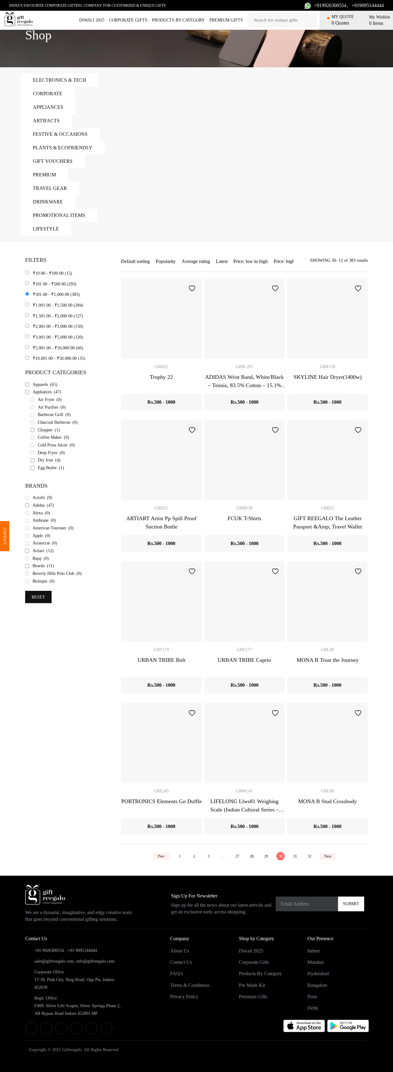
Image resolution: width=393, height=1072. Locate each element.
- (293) (54, 284)
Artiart (43, 550)
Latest (222, 261)
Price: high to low (291, 261)
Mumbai (315, 962)
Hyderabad (318, 973)
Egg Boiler (51, 467)
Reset (38, 597)
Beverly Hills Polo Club (57, 573)
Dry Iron (49, 460)
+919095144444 (368, 5)
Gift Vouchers (52, 161)
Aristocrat (45, 543)
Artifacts (46, 120)
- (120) (58, 337)
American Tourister (53, 528)
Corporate (47, 93)
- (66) (58, 348)
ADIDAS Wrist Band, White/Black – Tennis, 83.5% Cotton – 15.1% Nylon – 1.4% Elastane (244, 385)
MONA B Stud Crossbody (327, 801)
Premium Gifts (226, 20)
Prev (161, 856)
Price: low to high (250, 261)
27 (237, 856)
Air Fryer (50, 399)
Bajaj (41, 558)
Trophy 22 (161, 377)
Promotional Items (59, 215)
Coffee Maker (53, 437)
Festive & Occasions (60, 134)
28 (252, 856)
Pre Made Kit (252, 985)
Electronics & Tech (59, 80)
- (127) (58, 316)
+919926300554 (330, 5)
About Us (179, 950)
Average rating (195, 261)
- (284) (58, 305)
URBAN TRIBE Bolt (161, 660)
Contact (4, 536)
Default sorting (135, 261)
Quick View (161, 318)
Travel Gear (50, 188)
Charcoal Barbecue (58, 422)
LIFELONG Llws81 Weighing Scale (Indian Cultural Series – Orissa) (244, 809)
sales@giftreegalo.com (54, 961)
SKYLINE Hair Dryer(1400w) (328, 377)
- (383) (56, 294)
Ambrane (44, 520)
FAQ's (176, 973)
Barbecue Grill (54, 414)
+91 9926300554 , (50, 950)
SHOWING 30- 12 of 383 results (339, 260)
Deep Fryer (51, 452)
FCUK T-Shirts (244, 518)
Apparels (45, 384)
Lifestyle (46, 228)
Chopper (49, 430)
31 (295, 856)
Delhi (312, 1008)
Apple (41, 535)
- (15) (52, 273)
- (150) (58, 326)
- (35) (59, 358)
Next (327, 856)
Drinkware (48, 201)
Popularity (166, 261)
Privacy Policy (184, 996)
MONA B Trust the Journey (328, 660)
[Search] (311, 20)
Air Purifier (52, 407)
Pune (312, 996)
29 (266, 856)
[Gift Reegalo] (19, 19)
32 (309, 856)
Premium (44, 174)
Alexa (41, 513)
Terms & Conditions (189, 985)
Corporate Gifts (128, 20)
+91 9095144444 (82, 950)
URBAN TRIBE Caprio (244, 660)
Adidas (43, 505)
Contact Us (181, 962)
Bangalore (317, 985)
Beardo (43, 565)
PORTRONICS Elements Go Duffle (161, 801)
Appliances (48, 107)
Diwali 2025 (91, 20)
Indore (313, 950)
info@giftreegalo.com (95, 961)
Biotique (44, 581)
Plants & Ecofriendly (62, 147)
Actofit (42, 497)
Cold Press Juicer (56, 445)
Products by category (178, 20)
